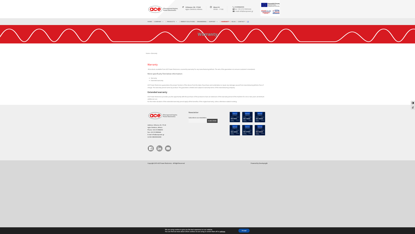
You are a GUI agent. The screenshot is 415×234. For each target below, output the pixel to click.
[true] (163, 9)
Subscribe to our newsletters (198, 118)
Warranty (225, 21)
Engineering (202, 21)
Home (150, 21)
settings (222, 232)
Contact (241, 21)
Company (157, 21)
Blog (234, 21)
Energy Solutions (188, 21)
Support (212, 21)
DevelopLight (263, 163)
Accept (244, 231)
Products (171, 21)
